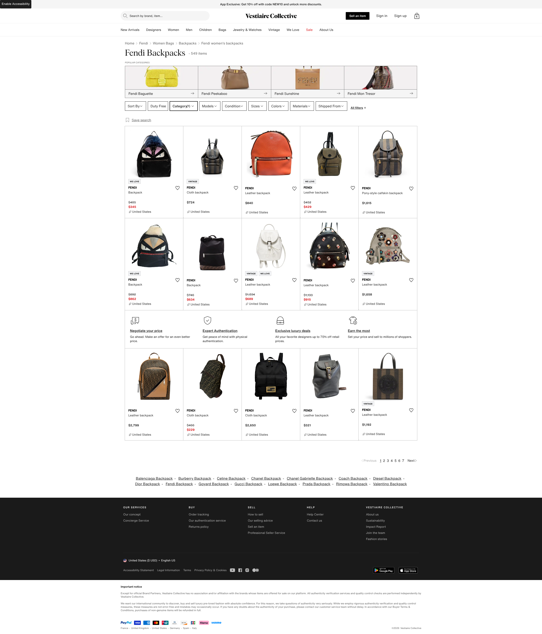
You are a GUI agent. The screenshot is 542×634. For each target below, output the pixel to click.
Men (189, 30)
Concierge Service (136, 520)
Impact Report (376, 527)
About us (372, 514)
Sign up (400, 16)
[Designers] (164, 30)
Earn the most (359, 330)
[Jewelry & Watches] (265, 30)
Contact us (314, 520)
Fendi (143, 43)
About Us (326, 30)
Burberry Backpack (194, 478)
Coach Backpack (353, 478)
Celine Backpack (231, 478)
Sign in (381, 16)
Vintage (274, 30)
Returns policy (199, 527)
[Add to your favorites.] (177, 188)
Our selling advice (260, 520)
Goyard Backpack (214, 484)
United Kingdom (140, 628)
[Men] (196, 30)
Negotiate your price (146, 330)
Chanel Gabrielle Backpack (310, 478)
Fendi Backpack (179, 484)
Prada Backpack (316, 484)
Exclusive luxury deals (292, 330)
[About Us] (336, 30)
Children (205, 30)
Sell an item (357, 16)
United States (159, 628)
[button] (417, 16)
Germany (175, 628)
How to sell (255, 514)
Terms (187, 570)
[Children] (215, 30)
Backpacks (187, 43)
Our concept (132, 514)
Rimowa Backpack (351, 484)
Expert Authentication (220, 330)
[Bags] (229, 30)
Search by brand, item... (146, 16)
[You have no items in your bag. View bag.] (417, 16)
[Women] (182, 30)
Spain (186, 628)
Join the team (375, 533)
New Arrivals (130, 30)
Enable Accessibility (16, 4)
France (124, 628)
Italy (194, 628)
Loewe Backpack (282, 484)
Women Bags (163, 43)
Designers (153, 30)
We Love (293, 30)
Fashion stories (376, 539)
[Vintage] (283, 30)
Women (173, 30)
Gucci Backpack (249, 484)
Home (129, 43)
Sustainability (375, 520)
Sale (309, 30)
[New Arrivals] (142, 30)
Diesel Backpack (387, 478)
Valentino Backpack (390, 484)
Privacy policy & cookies (210, 570)
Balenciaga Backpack (154, 478)
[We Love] (302, 30)
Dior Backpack (147, 484)
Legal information (168, 570)
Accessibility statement (138, 570)
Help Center (315, 514)
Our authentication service (207, 520)
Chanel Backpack (266, 478)
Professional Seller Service (266, 533)
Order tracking (199, 514)
